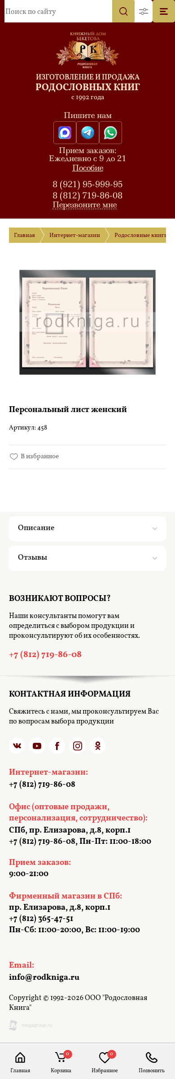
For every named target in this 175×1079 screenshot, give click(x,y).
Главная (24, 236)
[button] (143, 11)
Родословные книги (141, 236)
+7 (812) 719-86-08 (152, 1071)
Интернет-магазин (74, 236)
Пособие (87, 167)
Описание (36, 528)
